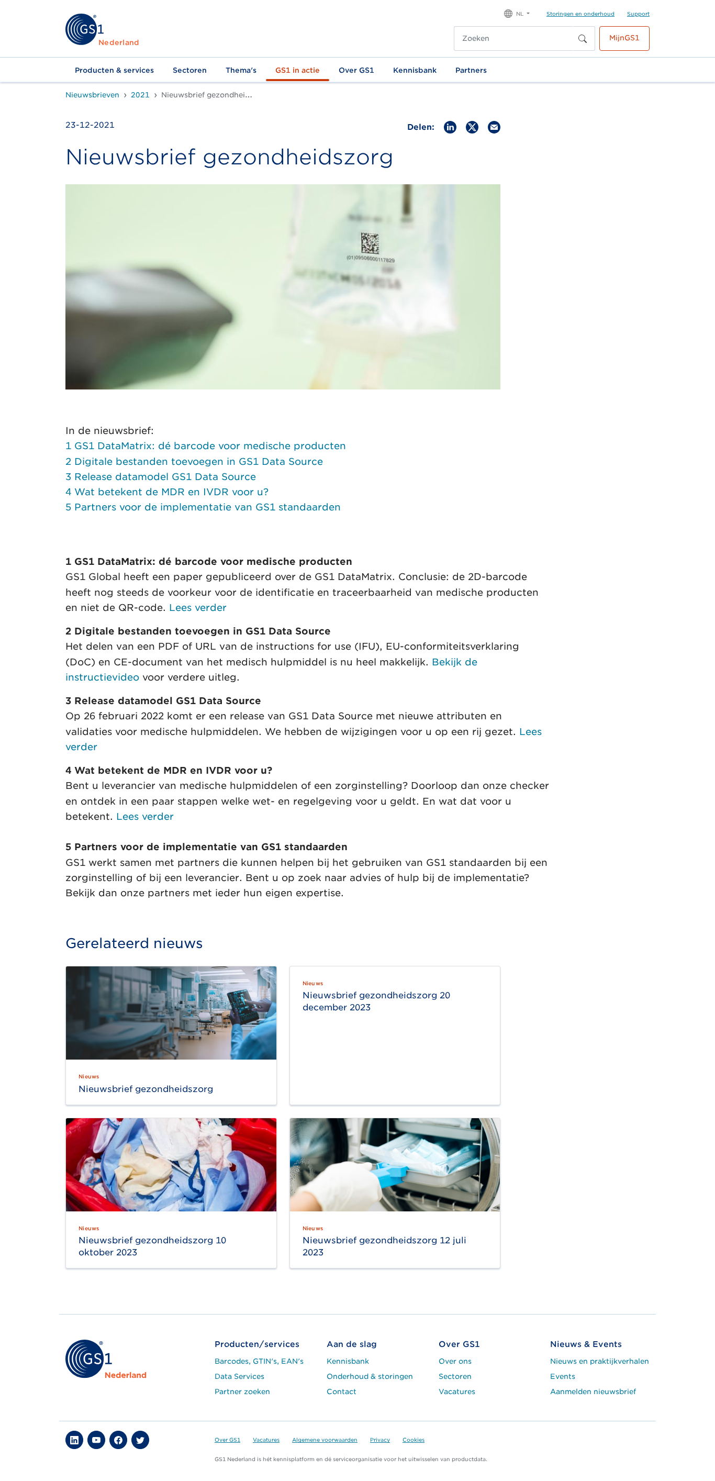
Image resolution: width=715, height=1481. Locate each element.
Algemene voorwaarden (325, 1440)
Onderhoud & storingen (370, 1376)
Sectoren (190, 70)
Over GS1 (356, 70)
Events (562, 1376)
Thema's (241, 70)
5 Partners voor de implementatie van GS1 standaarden (203, 507)
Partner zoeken (242, 1391)
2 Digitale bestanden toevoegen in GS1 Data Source (194, 461)
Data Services (239, 1376)
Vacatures (457, 1391)
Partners (471, 70)
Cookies (413, 1440)
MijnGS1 (624, 38)
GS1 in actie (297, 70)
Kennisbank (415, 70)
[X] (472, 126)
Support (638, 13)
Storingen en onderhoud (580, 13)
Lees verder (198, 607)
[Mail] (494, 126)
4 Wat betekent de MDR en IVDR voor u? (167, 491)
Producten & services (114, 70)
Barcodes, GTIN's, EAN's (259, 1361)
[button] (517, 12)
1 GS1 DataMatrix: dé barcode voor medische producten (205, 445)
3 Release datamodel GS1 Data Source (160, 476)
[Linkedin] (450, 126)
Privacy (380, 1440)
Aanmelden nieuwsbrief (593, 1391)
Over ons (455, 1361)
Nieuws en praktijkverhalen (599, 1361)
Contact (341, 1391)
